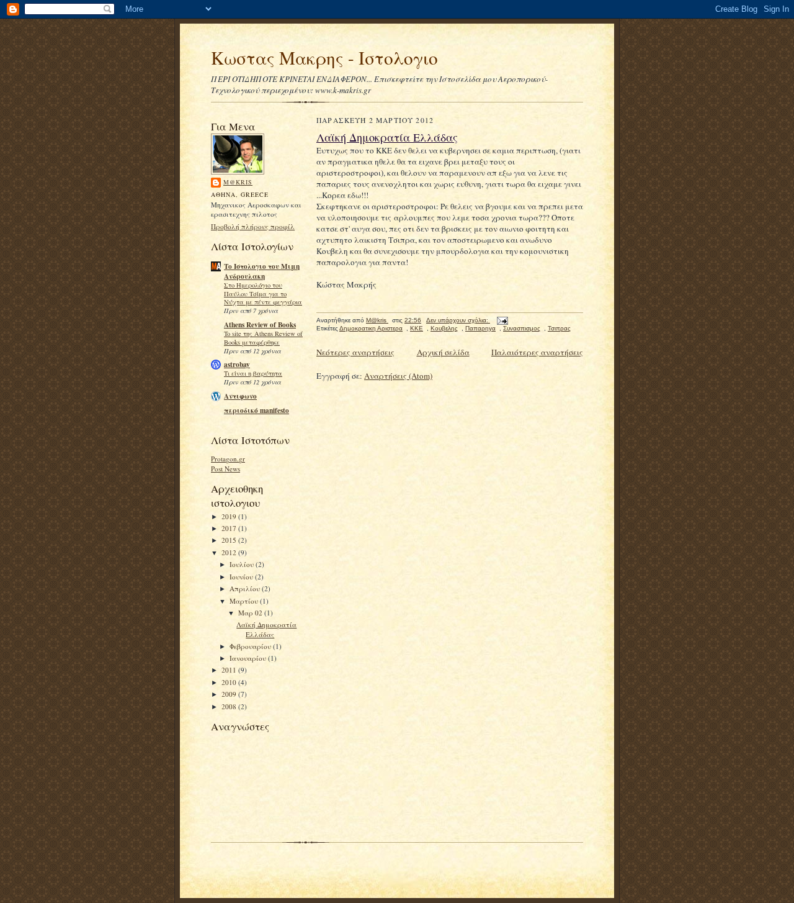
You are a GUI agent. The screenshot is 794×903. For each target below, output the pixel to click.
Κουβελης (444, 328)
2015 (229, 540)
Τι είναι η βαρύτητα (253, 373)
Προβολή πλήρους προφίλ (253, 226)
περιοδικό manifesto (256, 410)
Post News (225, 468)
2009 (229, 694)
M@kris (237, 182)
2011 (229, 669)
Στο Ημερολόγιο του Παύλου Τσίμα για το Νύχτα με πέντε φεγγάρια (263, 294)
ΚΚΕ (416, 328)
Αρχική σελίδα (443, 352)
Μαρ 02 (251, 612)
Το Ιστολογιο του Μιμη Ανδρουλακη (262, 271)
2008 (229, 706)
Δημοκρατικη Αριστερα (371, 328)
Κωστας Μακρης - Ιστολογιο (324, 57)
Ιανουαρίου (249, 658)
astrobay (237, 365)
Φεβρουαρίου (251, 646)
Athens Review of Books (260, 325)
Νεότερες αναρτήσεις (355, 352)
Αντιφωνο (240, 396)
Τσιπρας (559, 328)
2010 (229, 682)
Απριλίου (246, 588)
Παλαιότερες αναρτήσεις (537, 352)
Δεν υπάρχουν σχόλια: (458, 320)
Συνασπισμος (521, 328)
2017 (229, 528)
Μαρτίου (245, 601)
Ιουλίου (243, 564)
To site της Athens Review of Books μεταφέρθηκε (263, 338)
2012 (229, 552)
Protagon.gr (228, 458)
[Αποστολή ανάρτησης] (502, 320)
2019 (229, 516)
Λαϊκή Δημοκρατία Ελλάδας (266, 629)
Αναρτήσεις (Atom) (398, 375)
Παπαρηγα (480, 328)
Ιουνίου (242, 576)
